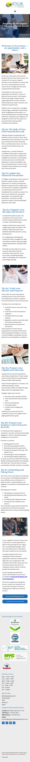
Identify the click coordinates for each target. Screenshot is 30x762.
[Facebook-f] (3, 723)
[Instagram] (7, 723)
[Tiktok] (14, 723)
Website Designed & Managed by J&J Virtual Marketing (14, 754)
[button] (15, 11)
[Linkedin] (10, 723)
